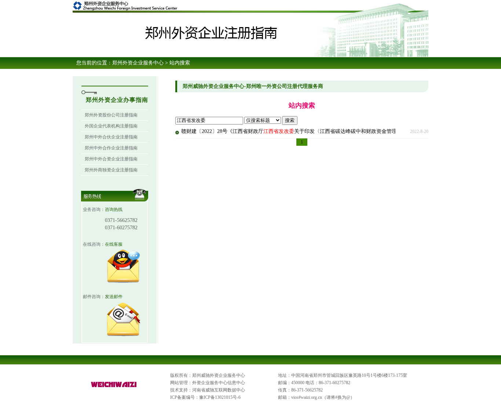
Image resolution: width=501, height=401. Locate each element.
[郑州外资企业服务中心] (114, 387)
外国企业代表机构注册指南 (111, 126)
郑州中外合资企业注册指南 (111, 158)
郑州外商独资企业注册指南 (111, 169)
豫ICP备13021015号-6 (220, 397)
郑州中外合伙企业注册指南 (111, 137)
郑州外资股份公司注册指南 (111, 115)
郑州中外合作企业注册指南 (111, 148)
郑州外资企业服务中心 (138, 63)
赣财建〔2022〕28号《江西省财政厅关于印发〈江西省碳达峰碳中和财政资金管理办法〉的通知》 (307, 131)
